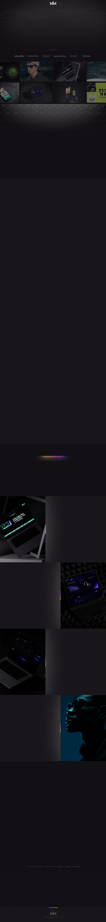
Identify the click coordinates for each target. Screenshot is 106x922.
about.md (68, 866)
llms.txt (60, 866)
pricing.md (76, 866)
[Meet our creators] (31, 121)
